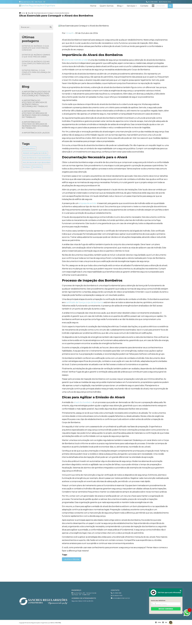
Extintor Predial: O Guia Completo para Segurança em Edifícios (36, 72)
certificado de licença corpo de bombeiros (84, 302)
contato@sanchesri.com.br (121, 598)
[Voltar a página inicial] (37, 6)
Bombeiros (37, 167)
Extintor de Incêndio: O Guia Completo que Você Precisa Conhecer (35, 48)
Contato (144, 6)
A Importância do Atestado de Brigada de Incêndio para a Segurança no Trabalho (35, 103)
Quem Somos (106, 6)
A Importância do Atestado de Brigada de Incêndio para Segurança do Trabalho (35, 114)
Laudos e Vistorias (71, 559)
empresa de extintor (88, 203)
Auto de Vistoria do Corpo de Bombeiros (37, 158)
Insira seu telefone (158, 600)
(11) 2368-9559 (152, 2)
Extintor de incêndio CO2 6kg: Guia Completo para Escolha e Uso (36, 64)
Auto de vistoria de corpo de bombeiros (37, 162)
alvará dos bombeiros (83, 402)
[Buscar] (50, 27)
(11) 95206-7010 (165, 2)
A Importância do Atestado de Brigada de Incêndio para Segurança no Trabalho (35, 125)
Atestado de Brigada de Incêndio (35, 153)
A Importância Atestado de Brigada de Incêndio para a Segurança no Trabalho (36, 94)
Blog (119, 6)
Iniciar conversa (166, 609)
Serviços (131, 6)
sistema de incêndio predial (76, 60)
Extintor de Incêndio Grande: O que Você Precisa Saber (36, 56)
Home (93, 6)
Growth (70, 33)
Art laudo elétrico (29, 148)
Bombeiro (26, 167)
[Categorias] (153, 6)
